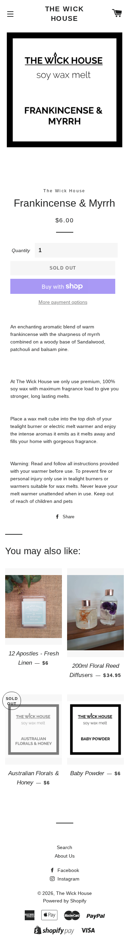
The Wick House (64, 13)
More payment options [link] (63, 302)
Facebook (67, 870)
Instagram (67, 879)
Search (64, 847)
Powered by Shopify (64, 900)
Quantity (21, 250)
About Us (65, 856)
